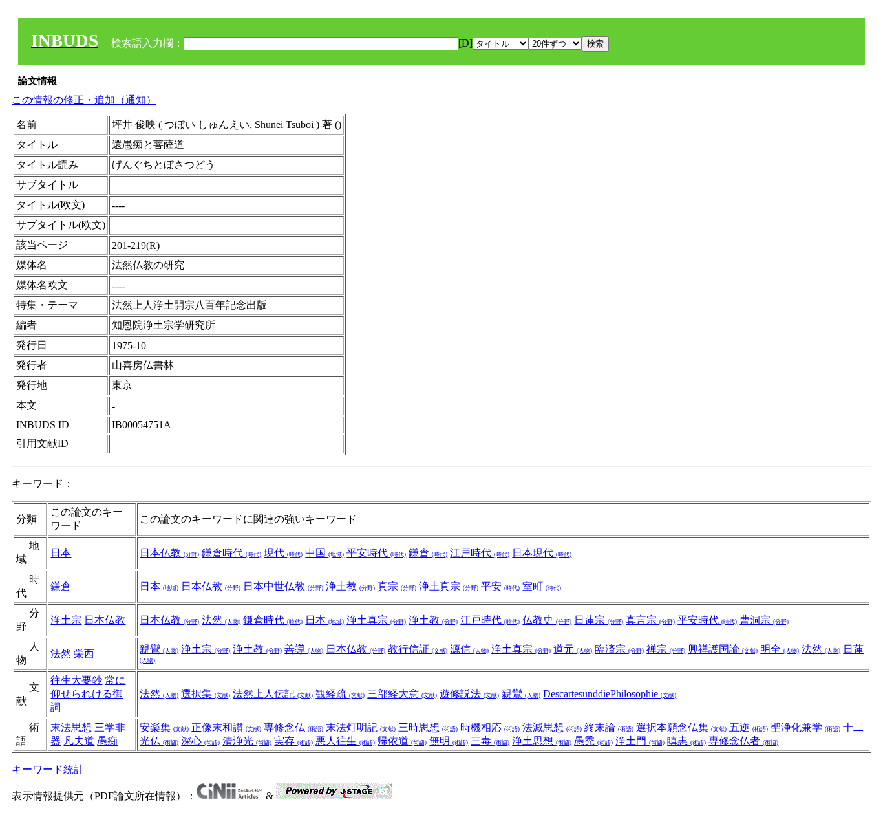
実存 (293, 740)
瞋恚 (686, 740)
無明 (448, 740)
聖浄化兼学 (805, 727)
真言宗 (650, 619)
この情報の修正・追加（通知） (84, 99)
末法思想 (71, 727)
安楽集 (164, 727)
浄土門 (640, 740)
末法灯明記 (361, 727)
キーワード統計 (48, 769)
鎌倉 (428, 552)
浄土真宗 (448, 586)
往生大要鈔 (76, 680)
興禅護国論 (723, 649)
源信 (469, 649)
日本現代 (541, 552)
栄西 (84, 653)
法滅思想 (552, 727)
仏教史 (546, 619)
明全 (779, 649)
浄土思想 (541, 740)
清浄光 (246, 740)
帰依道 (402, 740)
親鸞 (159, 649)
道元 (572, 649)
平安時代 (376, 552)
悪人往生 (345, 740)
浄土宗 (65, 619)
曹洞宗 (764, 619)
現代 (283, 552)
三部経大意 (402, 693)
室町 (541, 586)
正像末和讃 (226, 727)
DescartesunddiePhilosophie (609, 693)
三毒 (490, 740)
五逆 (748, 727)
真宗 (397, 586)
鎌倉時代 (231, 552)
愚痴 (107, 740)
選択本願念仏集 (681, 727)
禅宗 (665, 649)
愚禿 (593, 740)
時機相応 (490, 727)
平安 (500, 586)
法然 (221, 619)
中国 (324, 552)
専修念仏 (293, 727)
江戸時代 (479, 552)
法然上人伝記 (273, 693)
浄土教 (350, 586)
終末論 (608, 727)
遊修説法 (469, 693)
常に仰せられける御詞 (87, 694)
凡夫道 (78, 740)
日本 (60, 552)
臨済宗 (619, 649)
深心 (200, 740)
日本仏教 (169, 552)
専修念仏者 (743, 740)
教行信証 (417, 649)
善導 (303, 649)
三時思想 (428, 727)
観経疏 (340, 693)
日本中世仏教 (283, 586)
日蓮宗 (598, 619)
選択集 (205, 693)
